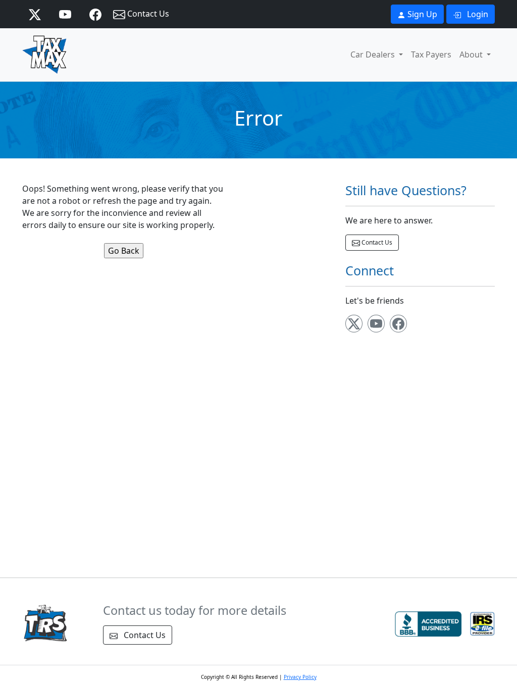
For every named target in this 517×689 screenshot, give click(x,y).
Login (476, 14)
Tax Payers (431, 54)
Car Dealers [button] (373, 54)
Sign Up (421, 14)
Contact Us (147, 13)
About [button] (472, 54)
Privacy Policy (300, 676)
